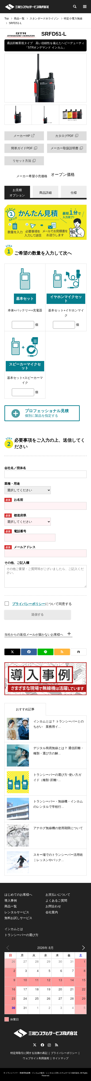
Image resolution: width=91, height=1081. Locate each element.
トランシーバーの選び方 (21, 935)
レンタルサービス (16, 912)
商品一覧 (10, 906)
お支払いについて (58, 894)
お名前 (14, 499)
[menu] (84, 6)
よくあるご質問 (56, 900)
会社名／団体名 (15, 468)
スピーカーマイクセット (25, 366)
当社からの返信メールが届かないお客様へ (33, 634)
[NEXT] (82, 947)
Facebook (42, 1044)
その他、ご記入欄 (16, 562)
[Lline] (45, 652)
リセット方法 (22, 160)
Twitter (34, 1044)
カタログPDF (64, 136)
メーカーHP (21, 136)
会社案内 (52, 912)
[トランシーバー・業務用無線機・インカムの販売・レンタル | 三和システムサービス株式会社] (26, 6)
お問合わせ (53, 906)
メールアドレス (21, 547)
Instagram (49, 1044)
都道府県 (16, 515)
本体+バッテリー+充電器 (25, 310)
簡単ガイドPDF (22, 148)
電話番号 (16, 531)
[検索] (74, 6)
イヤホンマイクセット (66, 299)
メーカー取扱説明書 (64, 148)
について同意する (42, 604)
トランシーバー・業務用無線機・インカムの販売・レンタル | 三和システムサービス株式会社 (42, 1073)
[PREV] (8, 947)
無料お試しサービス (18, 918)
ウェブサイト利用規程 (36, 1058)
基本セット (25, 298)
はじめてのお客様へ (18, 894)
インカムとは (13, 929)
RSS (56, 1044)
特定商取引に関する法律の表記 (28, 1053)
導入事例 (10, 900)
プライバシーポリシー (28, 604)
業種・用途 (12, 483)
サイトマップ (60, 1058)
